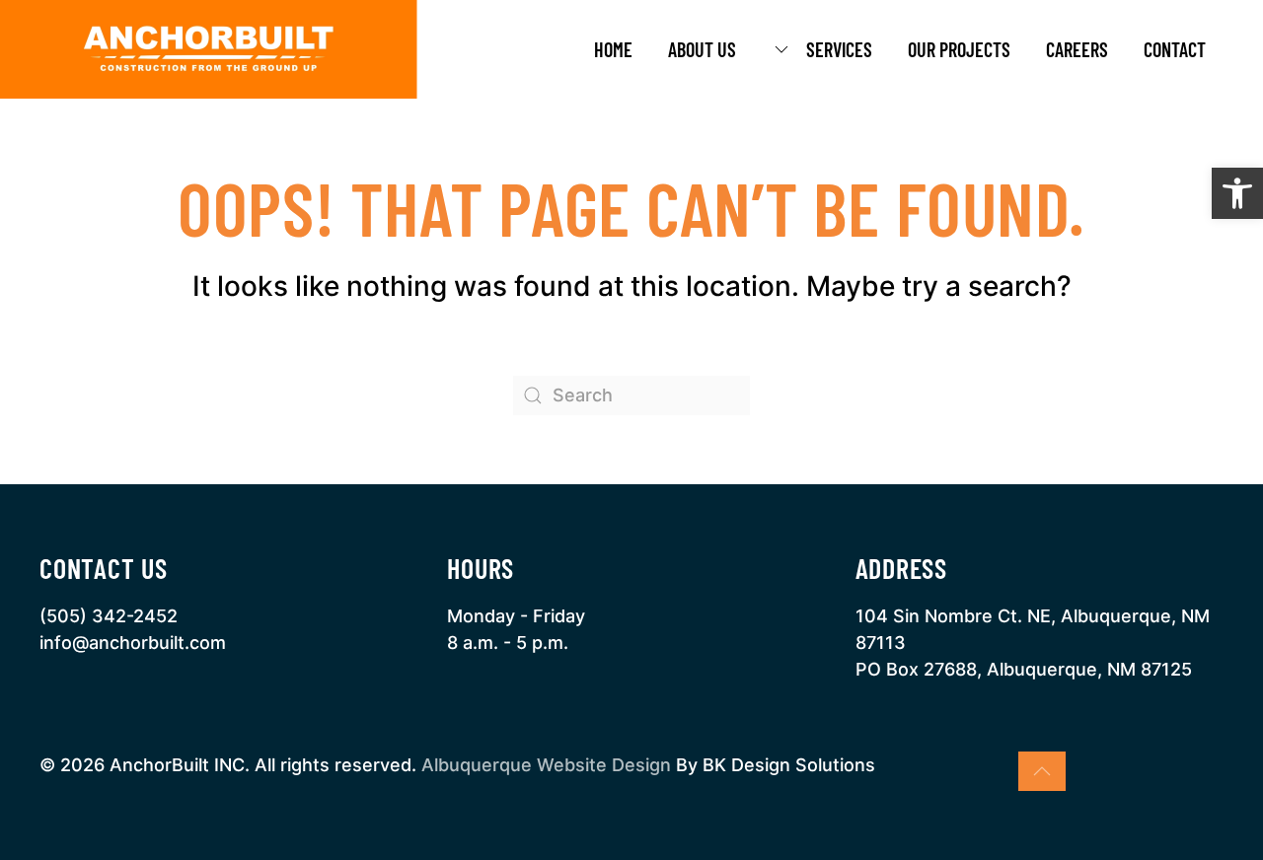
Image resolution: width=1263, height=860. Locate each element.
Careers (1077, 49)
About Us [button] (702, 49)
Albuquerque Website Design (546, 764)
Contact (1175, 49)
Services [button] (839, 49)
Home (613, 49)
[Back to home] (208, 49)
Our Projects (959, 49)
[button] (1237, 193)
